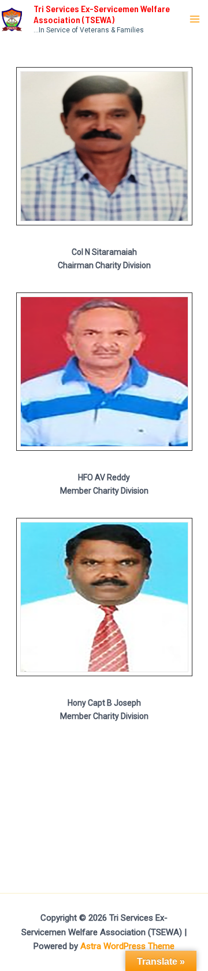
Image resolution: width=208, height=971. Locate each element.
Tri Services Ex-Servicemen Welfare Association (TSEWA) (102, 14)
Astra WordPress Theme (127, 946)
